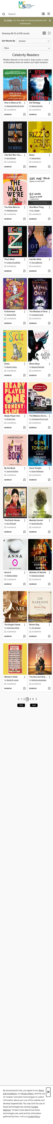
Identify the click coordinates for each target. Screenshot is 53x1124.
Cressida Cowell (37, 315)
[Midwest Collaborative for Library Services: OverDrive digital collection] (26, 5)
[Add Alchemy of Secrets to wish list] (49, 584)
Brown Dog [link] (34, 625)
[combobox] (21, 14)
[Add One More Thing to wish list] (49, 219)
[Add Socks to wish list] (24, 375)
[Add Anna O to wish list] (24, 584)
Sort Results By (8, 41)
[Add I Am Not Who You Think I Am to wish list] (24, 167)
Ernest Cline (11, 419)
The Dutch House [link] (12, 520)
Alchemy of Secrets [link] (37, 572)
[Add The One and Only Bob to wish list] (49, 688)
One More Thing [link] (36, 207)
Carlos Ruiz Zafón (13, 628)
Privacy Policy (27, 1093)
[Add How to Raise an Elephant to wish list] (24, 114)
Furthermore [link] (9, 312)
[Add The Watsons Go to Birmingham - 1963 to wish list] (49, 427)
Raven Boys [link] (34, 364)
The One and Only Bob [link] (38, 677)
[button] (44, 34)
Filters (6, 48)
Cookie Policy (34, 1116)
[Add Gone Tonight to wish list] (49, 480)
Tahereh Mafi (11, 315)
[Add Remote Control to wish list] (49, 532)
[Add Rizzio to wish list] (49, 167)
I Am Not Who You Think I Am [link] (13, 155)
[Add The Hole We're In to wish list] (24, 219)
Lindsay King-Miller (13, 263)
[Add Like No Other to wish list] (49, 271)
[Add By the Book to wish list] (24, 480)
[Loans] (43, 14)
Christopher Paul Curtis (40, 419)
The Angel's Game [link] (12, 625)
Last (34, 705)
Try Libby (8, 20)
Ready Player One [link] (12, 416)
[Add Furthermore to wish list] (24, 323)
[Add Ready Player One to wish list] (24, 427)
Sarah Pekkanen (37, 471)
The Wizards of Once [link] (38, 312)
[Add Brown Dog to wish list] (49, 636)
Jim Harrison (36, 628)
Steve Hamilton (37, 106)
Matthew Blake (12, 576)
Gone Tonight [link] (35, 468)
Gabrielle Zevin (12, 211)
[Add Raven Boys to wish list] (49, 375)
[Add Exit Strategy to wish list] (49, 114)
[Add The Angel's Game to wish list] (24, 636)
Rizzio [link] (31, 155)
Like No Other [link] (35, 259)
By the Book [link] (9, 468)
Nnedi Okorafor (37, 524)
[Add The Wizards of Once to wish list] (49, 323)
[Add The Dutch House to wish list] (24, 532)
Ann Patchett (11, 524)
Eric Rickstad (11, 158)
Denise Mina (36, 158)
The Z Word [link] (9, 259)
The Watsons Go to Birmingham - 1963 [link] (38, 416)
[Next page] (36, 699)
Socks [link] (7, 364)
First (21, 705)
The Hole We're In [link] (12, 207)
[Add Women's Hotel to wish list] (24, 688)
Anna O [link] (7, 572)
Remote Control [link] (36, 520)
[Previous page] (18, 699)
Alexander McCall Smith (15, 106)
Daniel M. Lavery (13, 680)
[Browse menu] (48, 14)
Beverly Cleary (12, 367)
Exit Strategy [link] (34, 103)
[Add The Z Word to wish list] (24, 271)
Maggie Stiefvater (38, 367)
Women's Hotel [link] (10, 677)
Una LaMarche (37, 263)
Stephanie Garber (38, 576)
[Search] (3, 14)
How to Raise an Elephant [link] (13, 103)
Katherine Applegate (39, 680)
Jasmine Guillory (12, 471)
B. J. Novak (35, 211)
